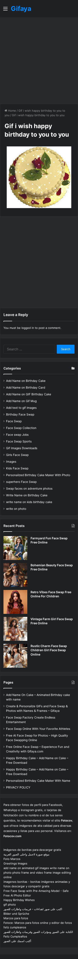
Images (11, 461)
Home (11, 110)
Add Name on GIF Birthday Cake (28, 394)
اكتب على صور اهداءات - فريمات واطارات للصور (32, 909)
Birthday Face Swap (20, 414)
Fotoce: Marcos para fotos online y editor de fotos (37, 922)
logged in (27, 328)
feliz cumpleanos (14, 927)
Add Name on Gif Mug (21, 401)
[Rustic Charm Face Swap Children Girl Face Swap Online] (15, 656)
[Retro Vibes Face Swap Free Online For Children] (15, 602)
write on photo (16, 508)
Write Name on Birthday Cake (26, 495)
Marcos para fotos (15, 918)
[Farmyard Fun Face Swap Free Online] (15, 548)
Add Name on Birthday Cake (26, 381)
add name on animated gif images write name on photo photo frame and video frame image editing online (37, 872)
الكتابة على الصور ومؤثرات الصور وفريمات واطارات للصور (38, 932)
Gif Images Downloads (21, 448)
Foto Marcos (11, 859)
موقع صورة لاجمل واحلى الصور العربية (26, 854)
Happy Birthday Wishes (19, 900)
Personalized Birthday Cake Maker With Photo (38, 475)
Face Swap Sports (19, 441)
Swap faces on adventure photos (29, 488)
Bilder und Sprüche (16, 913)
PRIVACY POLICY (18, 787)
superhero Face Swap (21, 482)
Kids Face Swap (17, 468)
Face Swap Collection (21, 428)
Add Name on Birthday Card (25, 387)
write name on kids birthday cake (29, 502)
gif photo (9, 904)
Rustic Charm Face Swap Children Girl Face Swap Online (49, 650)
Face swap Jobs (17, 434)
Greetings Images (15, 863)
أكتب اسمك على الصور (17, 941)
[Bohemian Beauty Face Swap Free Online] (15, 575)
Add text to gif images (21, 407)
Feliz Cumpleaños (15, 936)
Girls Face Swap (17, 455)
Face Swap (14, 421)
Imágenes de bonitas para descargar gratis (32, 849)
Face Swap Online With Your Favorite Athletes (38, 728)
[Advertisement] (39, 60)
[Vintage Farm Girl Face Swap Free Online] (15, 629)
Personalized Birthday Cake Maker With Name (38, 780)
